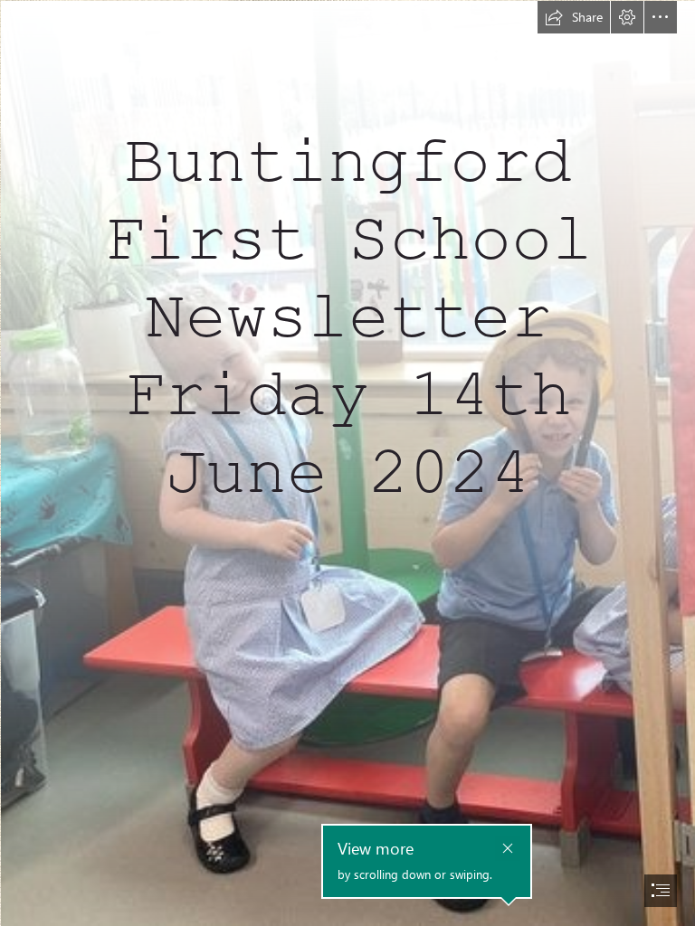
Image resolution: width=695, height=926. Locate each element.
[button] (574, 17)
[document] (347, 463)
